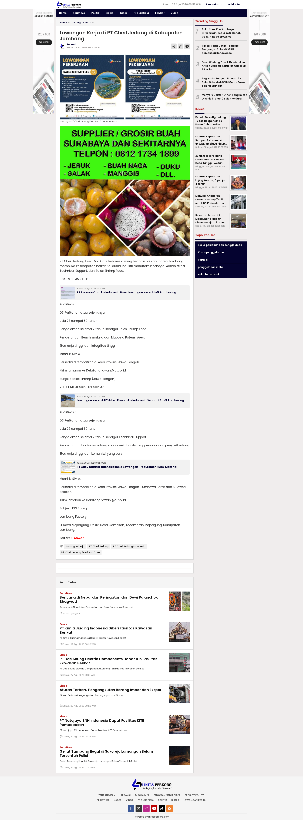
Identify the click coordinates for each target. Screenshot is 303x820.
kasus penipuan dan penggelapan (220, 245)
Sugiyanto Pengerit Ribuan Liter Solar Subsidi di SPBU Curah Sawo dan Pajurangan (223, 82)
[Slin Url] (180, 46)
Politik (162, 800)
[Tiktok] (162, 808)
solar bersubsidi (208, 274)
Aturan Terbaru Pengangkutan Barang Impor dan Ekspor (110, 689)
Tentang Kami (107, 795)
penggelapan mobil (210, 267)
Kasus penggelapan (211, 252)
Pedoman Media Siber (167, 795)
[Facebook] (131, 808)
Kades (118, 800)
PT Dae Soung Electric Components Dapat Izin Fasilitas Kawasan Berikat (108, 661)
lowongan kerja (75, 546)
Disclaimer (142, 795)
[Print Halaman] (187, 46)
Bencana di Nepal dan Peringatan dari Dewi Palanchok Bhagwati (109, 599)
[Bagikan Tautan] (174, 46)
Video (129, 800)
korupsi (203, 259)
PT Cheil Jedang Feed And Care (80, 552)
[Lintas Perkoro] (68, 4)
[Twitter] (139, 808)
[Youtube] (154, 808)
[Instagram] (146, 808)
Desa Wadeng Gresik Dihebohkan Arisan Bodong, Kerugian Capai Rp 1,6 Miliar (224, 65)
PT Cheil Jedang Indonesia (129, 546)
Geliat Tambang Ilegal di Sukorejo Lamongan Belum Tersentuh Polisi (106, 753)
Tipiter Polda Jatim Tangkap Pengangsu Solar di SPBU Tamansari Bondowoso (220, 49)
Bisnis (63, 624)
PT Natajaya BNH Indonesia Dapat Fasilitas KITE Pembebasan (102, 722)
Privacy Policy (194, 795)
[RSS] (169, 808)
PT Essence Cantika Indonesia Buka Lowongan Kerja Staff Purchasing (126, 292)
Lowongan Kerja (194, 800)
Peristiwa (66, 593)
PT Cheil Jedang (99, 546)
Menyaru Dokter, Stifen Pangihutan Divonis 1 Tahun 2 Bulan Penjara (224, 96)
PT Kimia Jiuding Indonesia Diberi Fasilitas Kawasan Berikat (106, 630)
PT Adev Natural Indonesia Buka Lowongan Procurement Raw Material (127, 467)
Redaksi (126, 795)
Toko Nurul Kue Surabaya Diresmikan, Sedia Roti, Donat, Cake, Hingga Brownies (221, 33)
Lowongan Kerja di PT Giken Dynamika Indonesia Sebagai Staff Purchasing (130, 400)
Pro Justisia (145, 800)
